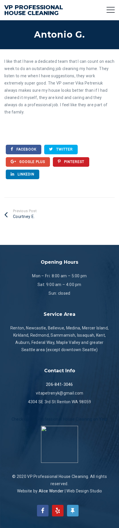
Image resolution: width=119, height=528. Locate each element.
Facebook (25, 149)
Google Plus (31, 162)
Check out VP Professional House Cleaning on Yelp (59, 419)
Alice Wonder (51, 491)
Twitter (64, 149)
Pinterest (73, 162)
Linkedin (25, 174)
